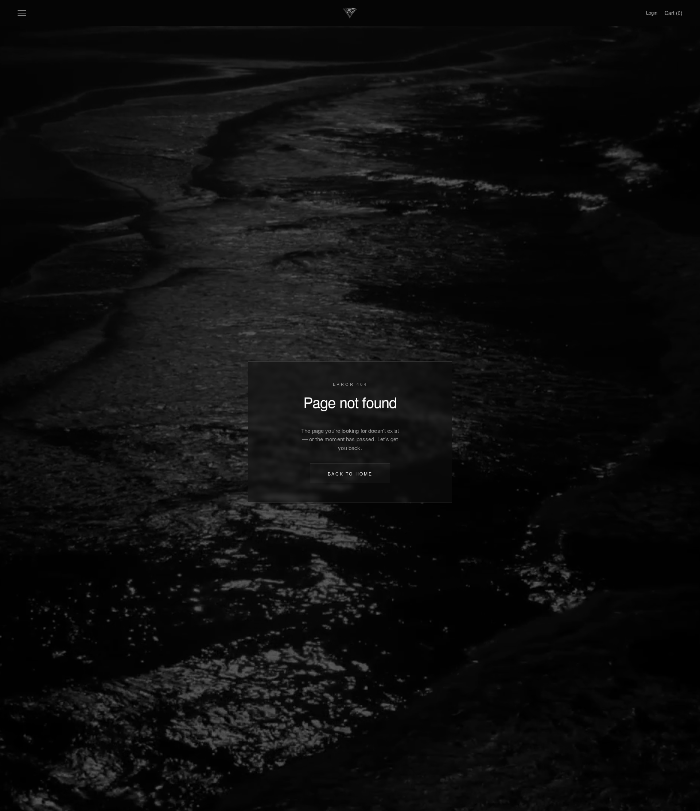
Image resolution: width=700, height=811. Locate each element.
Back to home (350, 473)
